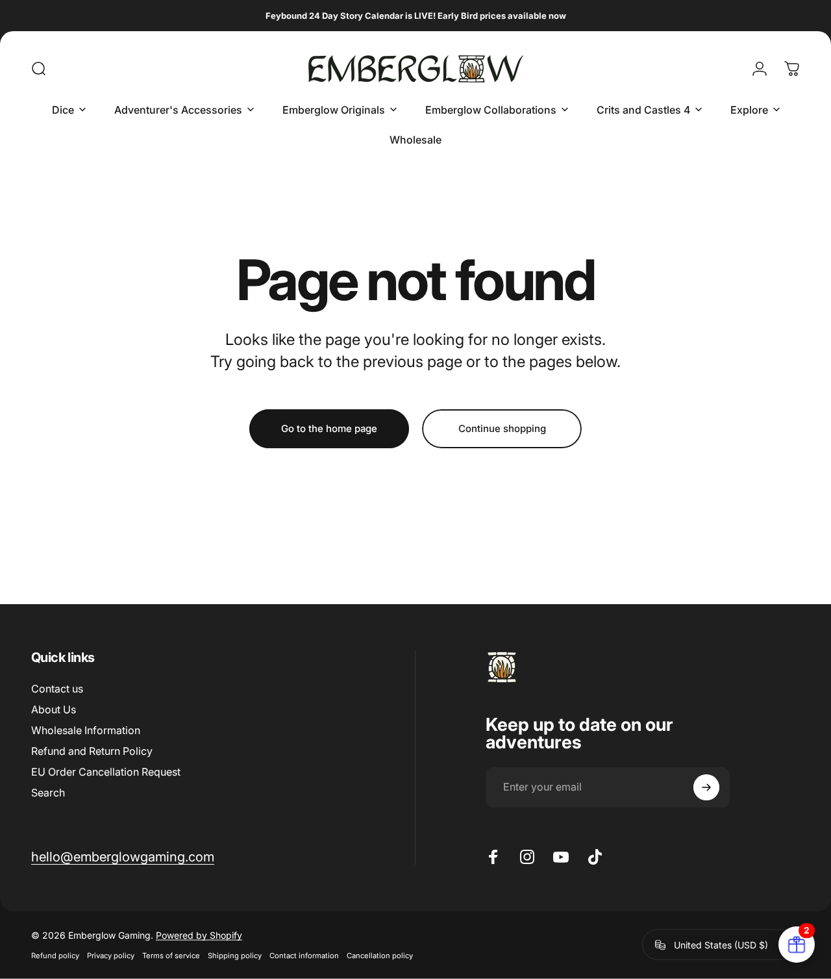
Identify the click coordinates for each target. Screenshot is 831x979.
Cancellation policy (380, 955)
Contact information (304, 955)
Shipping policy (235, 955)
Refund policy (55, 955)
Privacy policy (110, 955)
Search (48, 792)
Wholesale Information (85, 730)
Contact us (57, 688)
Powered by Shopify (199, 935)
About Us (53, 709)
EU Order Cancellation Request (105, 771)
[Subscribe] (706, 787)
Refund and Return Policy (92, 750)
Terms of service (171, 955)
